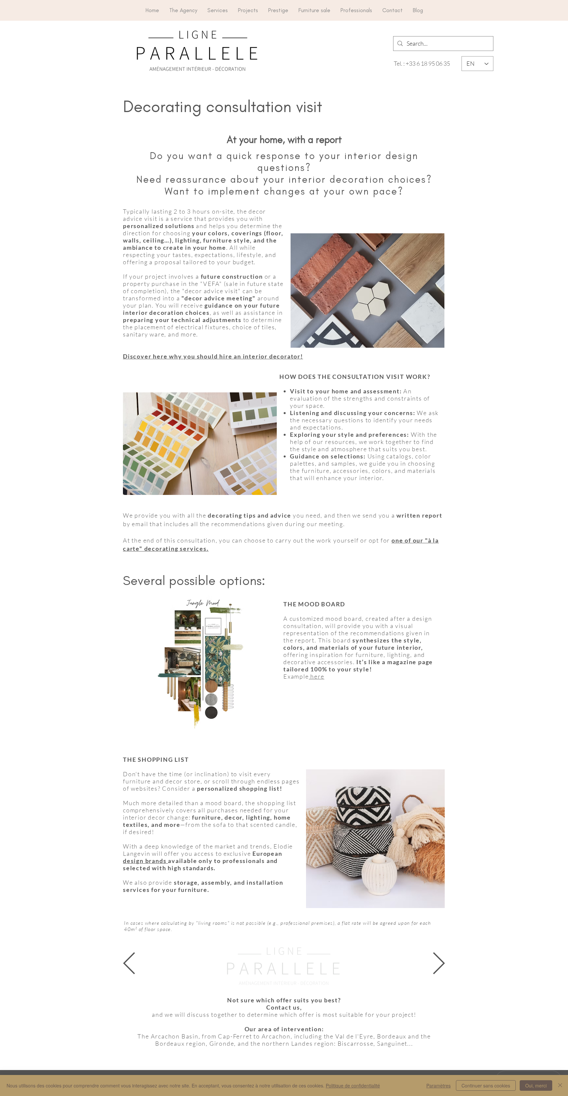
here (316, 676)
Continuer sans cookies (486, 1085)
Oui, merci (536, 1085)
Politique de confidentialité (353, 1085)
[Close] (560, 1085)
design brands (145, 860)
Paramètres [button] (438, 1085)
